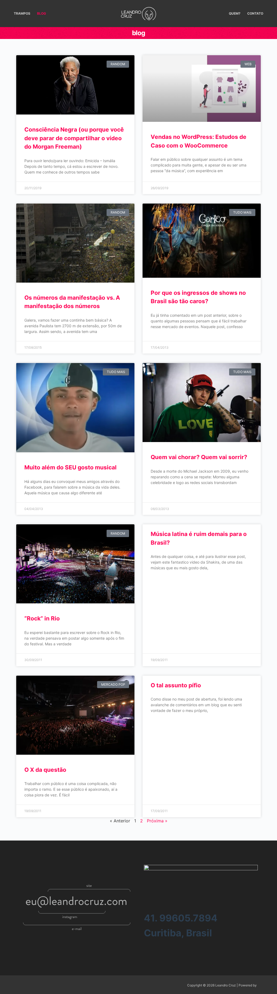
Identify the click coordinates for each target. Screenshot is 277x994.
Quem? (234, 13)
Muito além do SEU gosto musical (70, 467)
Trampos (22, 13)
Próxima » (157, 820)
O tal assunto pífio (176, 685)
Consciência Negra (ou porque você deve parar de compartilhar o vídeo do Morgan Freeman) (74, 138)
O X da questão (45, 769)
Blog (41, 13)
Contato (255, 13)
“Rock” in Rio (42, 618)
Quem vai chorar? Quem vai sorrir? (199, 457)
